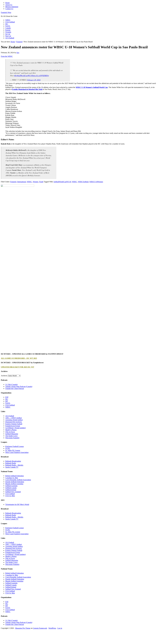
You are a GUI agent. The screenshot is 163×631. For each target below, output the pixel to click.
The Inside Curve (11, 436)
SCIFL (7, 448)
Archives (4, 376)
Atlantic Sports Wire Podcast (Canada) (18, 386)
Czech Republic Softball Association (18, 480)
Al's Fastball (9, 416)
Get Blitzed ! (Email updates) (15, 428)
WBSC (29, 182)
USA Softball (10, 405)
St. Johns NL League (12, 450)
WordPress (52, 628)
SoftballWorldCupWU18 (62, 182)
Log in (59, 628)
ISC (6, 399)
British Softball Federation (14, 476)
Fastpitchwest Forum (12, 426)
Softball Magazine (11, 434)
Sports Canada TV (11, 467)
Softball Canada (11, 488)
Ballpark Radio (10, 463)
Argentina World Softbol (14, 420)
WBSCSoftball (83, 182)
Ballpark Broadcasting (13, 461)
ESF (6, 397)
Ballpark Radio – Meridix (14, 465)
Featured (13, 182)
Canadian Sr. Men (11, 478)
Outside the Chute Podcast (14, 388)
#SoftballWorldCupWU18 (23, 75)
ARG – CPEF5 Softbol (13, 418)
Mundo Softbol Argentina (14, 484)
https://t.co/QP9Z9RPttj (40, 75)
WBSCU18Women (96, 182)
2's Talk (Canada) (11, 384)
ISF (6, 401)
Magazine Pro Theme (22, 628)
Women (35, 182)
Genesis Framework (40, 628)
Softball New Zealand (13, 492)
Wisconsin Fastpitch (12, 438)
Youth (41, 182)
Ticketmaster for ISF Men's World (17, 504)
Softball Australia (11, 486)
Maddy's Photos (11, 430)
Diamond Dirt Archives (13, 422)
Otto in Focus (10, 432)
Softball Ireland (10, 490)
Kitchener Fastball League (14, 446)
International (21, 182)
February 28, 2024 (33, 80)
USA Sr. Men (10, 496)
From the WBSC (7, 56)
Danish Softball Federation (14, 482)
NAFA (7, 403)
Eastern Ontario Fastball (13, 424)
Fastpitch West (6, 12)
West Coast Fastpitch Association (16, 452)
